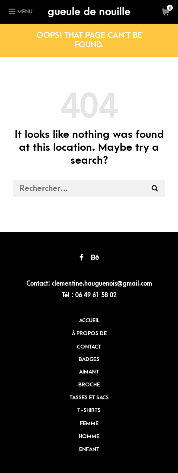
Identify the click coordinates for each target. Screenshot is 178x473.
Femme (89, 423)
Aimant (89, 372)
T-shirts (89, 410)
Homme (89, 436)
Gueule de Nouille (89, 12)
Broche (89, 385)
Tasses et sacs (89, 398)
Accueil (89, 320)
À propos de (89, 333)
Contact (89, 347)
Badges (89, 359)
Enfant (89, 449)
